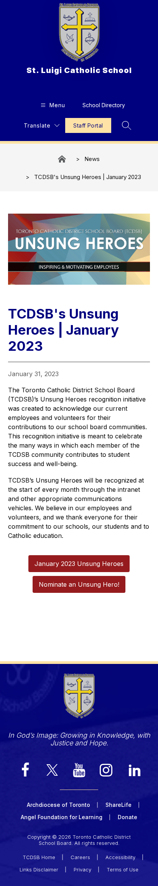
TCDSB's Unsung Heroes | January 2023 (87, 177)
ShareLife (118, 804)
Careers (80, 857)
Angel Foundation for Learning (61, 817)
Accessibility (120, 857)
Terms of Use (122, 869)
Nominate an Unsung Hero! (79, 584)
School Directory (103, 105)
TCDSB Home (39, 857)
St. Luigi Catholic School (62, 159)
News (92, 159)
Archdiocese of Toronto (58, 804)
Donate (127, 817)
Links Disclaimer (39, 869)
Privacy (82, 869)
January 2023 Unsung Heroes (79, 563)
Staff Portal (88, 125)
